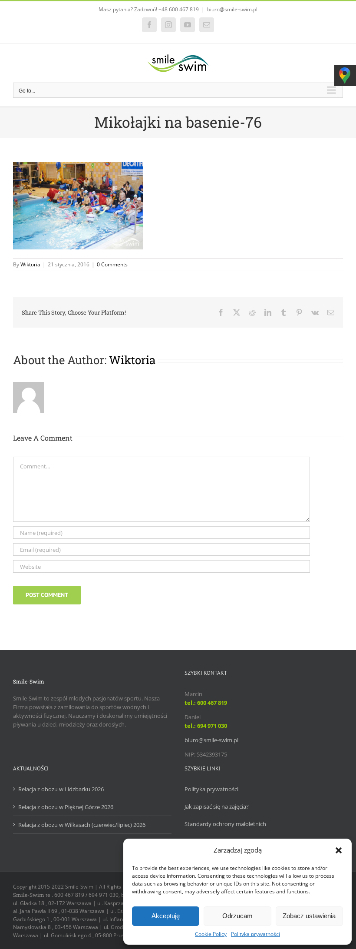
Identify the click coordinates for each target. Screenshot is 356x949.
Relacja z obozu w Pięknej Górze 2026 (65, 807)
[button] (338, 850)
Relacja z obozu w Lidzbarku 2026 (61, 789)
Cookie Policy (211, 934)
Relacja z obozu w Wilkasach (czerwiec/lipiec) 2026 (81, 825)
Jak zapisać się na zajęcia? (217, 806)
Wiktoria (30, 264)
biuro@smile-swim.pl (232, 9)
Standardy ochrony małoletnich (225, 824)
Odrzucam (237, 915)
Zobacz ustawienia (309, 915)
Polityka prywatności (255, 934)
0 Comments (112, 264)
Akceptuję (166, 915)
